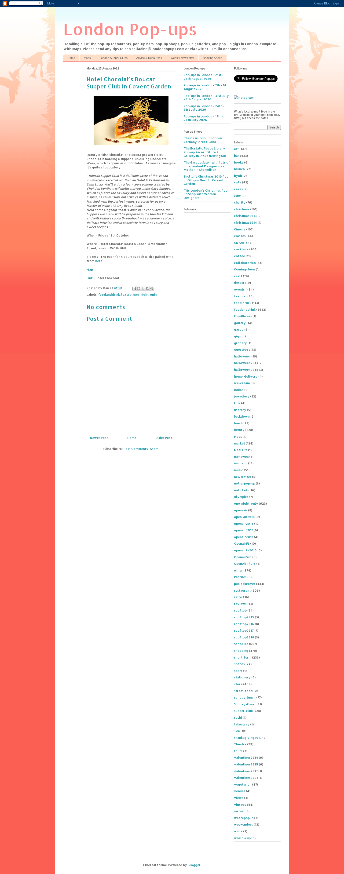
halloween (242, 356)
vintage (240, 804)
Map (90, 269)
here (98, 261)
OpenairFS (241, 543)
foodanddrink (109, 294)
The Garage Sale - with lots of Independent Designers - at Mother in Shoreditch (207, 165)
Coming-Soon (244, 269)
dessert (240, 282)
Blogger (194, 865)
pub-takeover (244, 584)
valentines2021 (246, 777)
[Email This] (134, 288)
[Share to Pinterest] (152, 288)
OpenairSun (243, 557)
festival (240, 296)
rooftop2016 (244, 624)
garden (239, 329)
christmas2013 (245, 216)
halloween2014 (246, 369)
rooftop (240, 610)
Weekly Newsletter (182, 58)
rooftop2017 (244, 630)
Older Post (163, 438)
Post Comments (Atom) (141, 449)
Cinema (239, 229)
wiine (238, 831)
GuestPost (242, 349)
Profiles (240, 577)
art (236, 149)
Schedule (241, 644)
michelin (240, 463)
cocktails (241, 249)
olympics (241, 497)
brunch (239, 169)
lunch (238, 423)
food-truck (242, 303)
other (238, 570)
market (239, 443)
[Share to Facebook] (147, 288)
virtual (239, 811)
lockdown (242, 416)
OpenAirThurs (245, 563)
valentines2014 (246, 757)
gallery (240, 323)
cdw (237, 196)
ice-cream (242, 383)
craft (238, 276)
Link (90, 278)
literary (240, 410)
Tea (237, 731)
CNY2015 (241, 242)
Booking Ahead (212, 58)
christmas (241, 209)
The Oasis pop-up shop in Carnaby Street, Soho (203, 140)
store (238, 684)
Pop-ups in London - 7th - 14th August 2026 (207, 87)
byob (238, 176)
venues (239, 791)
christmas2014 (245, 222)
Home (71, 58)
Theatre (240, 744)
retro (238, 597)
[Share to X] (143, 288)
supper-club (243, 711)
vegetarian (242, 784)
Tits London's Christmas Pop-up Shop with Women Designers (206, 194)
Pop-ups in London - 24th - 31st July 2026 (204, 108)
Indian (239, 390)
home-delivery (246, 376)
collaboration (245, 263)
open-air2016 (244, 517)
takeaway (241, 724)
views (238, 798)
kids (237, 403)
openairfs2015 (245, 550)
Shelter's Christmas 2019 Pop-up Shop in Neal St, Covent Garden (207, 180)
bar (236, 155)
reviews (240, 604)
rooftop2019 (244, 637)
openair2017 (243, 530)
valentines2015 (246, 764)
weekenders (243, 824)
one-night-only (145, 294)
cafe (237, 182)
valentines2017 (246, 771)
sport (238, 671)
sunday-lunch (245, 697)
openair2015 (243, 523)
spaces (239, 664)
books (238, 162)
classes (240, 236)
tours (238, 751)
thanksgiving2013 (248, 737)
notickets (241, 490)
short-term (242, 657)
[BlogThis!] (138, 288)
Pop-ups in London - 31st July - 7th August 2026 (206, 97)
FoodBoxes (243, 316)
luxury (126, 294)
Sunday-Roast (245, 704)
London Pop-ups (130, 28)
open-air (240, 510)
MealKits (240, 450)
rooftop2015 (244, 617)
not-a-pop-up (244, 483)
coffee (239, 256)
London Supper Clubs (113, 58)
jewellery (241, 396)
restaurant (242, 590)
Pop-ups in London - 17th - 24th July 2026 (203, 118)
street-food (243, 691)
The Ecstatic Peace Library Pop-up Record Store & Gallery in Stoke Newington (205, 151)
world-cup (242, 838)
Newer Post (99, 438)
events (239, 289)
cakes (238, 189)
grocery (240, 343)
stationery (242, 677)
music (238, 470)
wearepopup (243, 818)
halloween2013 (246, 363)
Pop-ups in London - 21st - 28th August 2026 (203, 76)
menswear (242, 457)
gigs (237, 336)
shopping (241, 650)
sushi (238, 717)
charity (239, 202)
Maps (87, 58)
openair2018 (243, 537)
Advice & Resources (149, 58)
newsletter (242, 477)
